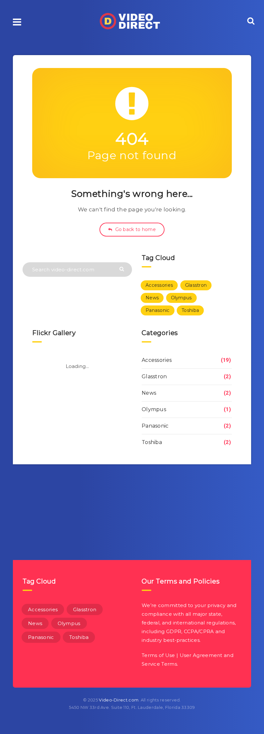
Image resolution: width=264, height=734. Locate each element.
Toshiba (190, 310)
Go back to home (135, 229)
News (152, 298)
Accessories (159, 285)
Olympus (181, 298)
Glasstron (196, 285)
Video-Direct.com (118, 699)
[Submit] (122, 268)
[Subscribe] (124, 498)
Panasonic (158, 310)
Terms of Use (158, 655)
